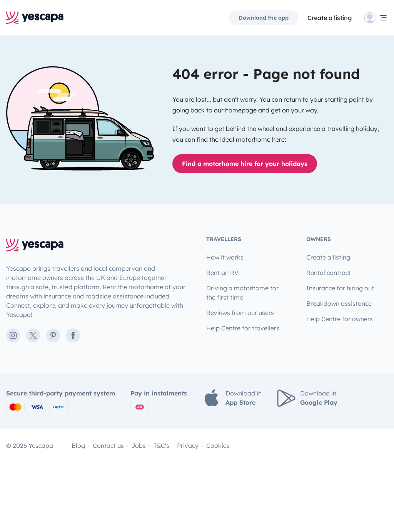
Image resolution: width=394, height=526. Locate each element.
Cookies (218, 445)
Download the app (264, 17)
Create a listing (329, 18)
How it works (225, 257)
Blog (78, 445)
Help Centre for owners (339, 319)
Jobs (139, 445)
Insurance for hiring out (340, 288)
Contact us (108, 445)
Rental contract (328, 272)
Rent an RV (222, 272)
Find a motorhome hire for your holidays (244, 164)
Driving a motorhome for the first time (242, 292)
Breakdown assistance (339, 303)
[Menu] (376, 18)
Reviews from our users (240, 313)
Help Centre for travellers (242, 328)
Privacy (188, 445)
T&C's (161, 445)
